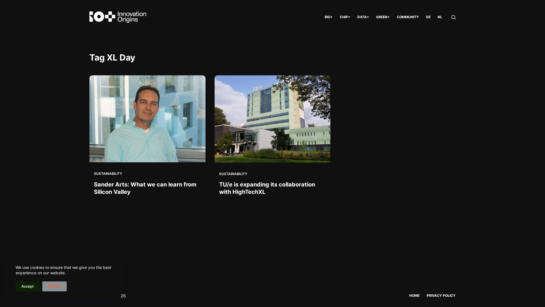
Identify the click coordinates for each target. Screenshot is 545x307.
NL (440, 17)
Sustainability (108, 173)
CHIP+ (345, 17)
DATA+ (363, 17)
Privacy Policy (441, 295)
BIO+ (329, 17)
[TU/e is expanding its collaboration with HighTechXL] (273, 119)
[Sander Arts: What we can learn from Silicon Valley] (147, 118)
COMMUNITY (408, 17)
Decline (54, 286)
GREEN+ (383, 17)
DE (428, 17)
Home (414, 295)
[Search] (453, 17)
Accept (27, 286)
